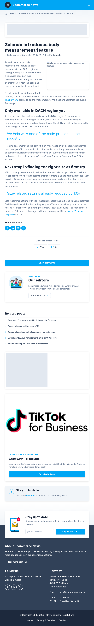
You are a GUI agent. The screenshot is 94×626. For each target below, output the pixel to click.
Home (30, 620)
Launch (56, 55)
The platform (11, 100)
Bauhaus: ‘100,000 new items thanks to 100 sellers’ (32, 338)
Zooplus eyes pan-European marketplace (28, 344)
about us (15, 555)
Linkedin (30, 495)
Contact (63, 620)
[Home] (7, 13)
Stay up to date (69, 531)
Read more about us (17, 562)
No (56, 247)
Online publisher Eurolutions (60, 615)
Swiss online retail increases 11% (23, 326)
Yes (42, 247)
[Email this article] (23, 228)
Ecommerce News (25, 5)
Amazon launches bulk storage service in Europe (31, 332)
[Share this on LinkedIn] (12, 228)
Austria (22, 13)
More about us (38, 295)
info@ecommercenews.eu (73, 592)
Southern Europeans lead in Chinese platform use (32, 320)
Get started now (47, 474)
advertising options (41, 555)
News (13, 13)
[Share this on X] (18, 228)
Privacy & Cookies (46, 620)
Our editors (38, 280)
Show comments (47, 263)
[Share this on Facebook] (7, 228)
